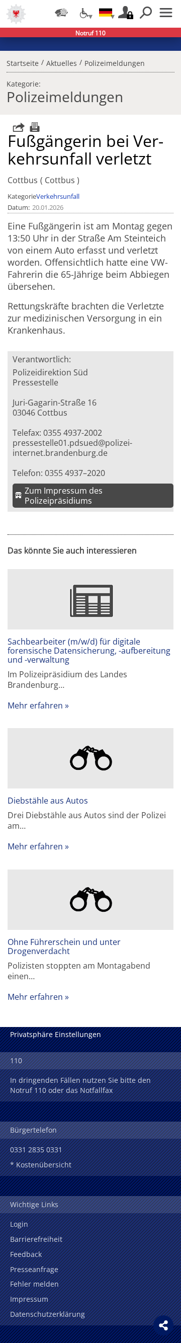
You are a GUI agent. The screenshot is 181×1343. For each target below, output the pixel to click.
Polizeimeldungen (114, 61)
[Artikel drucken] (33, 127)
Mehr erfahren (35, 705)
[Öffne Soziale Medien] (163, 1325)
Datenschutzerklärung (47, 1314)
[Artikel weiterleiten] (16, 127)
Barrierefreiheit (36, 1239)
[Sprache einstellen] (105, 12)
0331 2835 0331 (36, 1149)
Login (19, 1224)
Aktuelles (61, 61)
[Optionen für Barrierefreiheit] (83, 12)
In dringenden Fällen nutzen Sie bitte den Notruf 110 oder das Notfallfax (80, 1085)
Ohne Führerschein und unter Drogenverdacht (64, 946)
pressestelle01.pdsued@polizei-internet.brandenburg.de (72, 447)
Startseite (23, 61)
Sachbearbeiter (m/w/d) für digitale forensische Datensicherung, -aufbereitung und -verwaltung (89, 650)
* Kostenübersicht (40, 1164)
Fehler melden (34, 1284)
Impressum (29, 1299)
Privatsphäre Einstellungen (55, 1034)
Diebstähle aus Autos (48, 800)
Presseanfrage (34, 1269)
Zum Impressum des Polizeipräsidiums (64, 495)
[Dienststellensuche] (61, 12)
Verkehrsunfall (57, 196)
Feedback (26, 1254)
